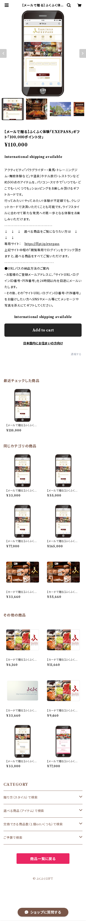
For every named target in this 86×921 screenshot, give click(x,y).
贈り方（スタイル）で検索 (21, 797)
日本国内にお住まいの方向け (43, 343)
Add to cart (43, 330)
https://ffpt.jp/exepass (42, 244)
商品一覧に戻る (43, 859)
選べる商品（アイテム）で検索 (24, 811)
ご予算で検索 (13, 838)
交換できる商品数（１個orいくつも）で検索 (33, 824)
